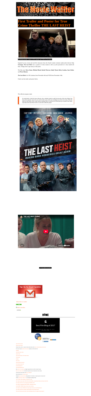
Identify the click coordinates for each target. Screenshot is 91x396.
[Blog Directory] (53, 340)
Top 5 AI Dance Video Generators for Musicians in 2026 (24, 379)
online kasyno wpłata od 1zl (22, 377)
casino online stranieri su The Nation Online (22, 355)
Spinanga (17, 350)
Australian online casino (25, 348)
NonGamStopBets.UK (19, 365)
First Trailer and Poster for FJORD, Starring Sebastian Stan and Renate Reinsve (27, 389)
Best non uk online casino (19, 370)
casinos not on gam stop (20, 369)
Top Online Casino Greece (19, 352)
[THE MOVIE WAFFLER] (19, 304)
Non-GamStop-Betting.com (20, 367)
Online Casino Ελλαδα (19, 345)
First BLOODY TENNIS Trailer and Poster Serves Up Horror (25, 386)
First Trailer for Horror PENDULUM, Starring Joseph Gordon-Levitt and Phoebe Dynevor (29, 387)
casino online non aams (19, 343)
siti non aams (18, 357)
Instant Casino (18, 353)
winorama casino (25, 374)
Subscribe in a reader (21, 301)
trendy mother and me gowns (20, 362)
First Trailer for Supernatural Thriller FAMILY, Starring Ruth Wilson (26, 384)
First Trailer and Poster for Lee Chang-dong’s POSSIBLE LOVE (25, 382)
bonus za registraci (28, 372)
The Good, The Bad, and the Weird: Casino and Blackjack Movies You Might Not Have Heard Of (30, 391)
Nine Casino (18, 360)
